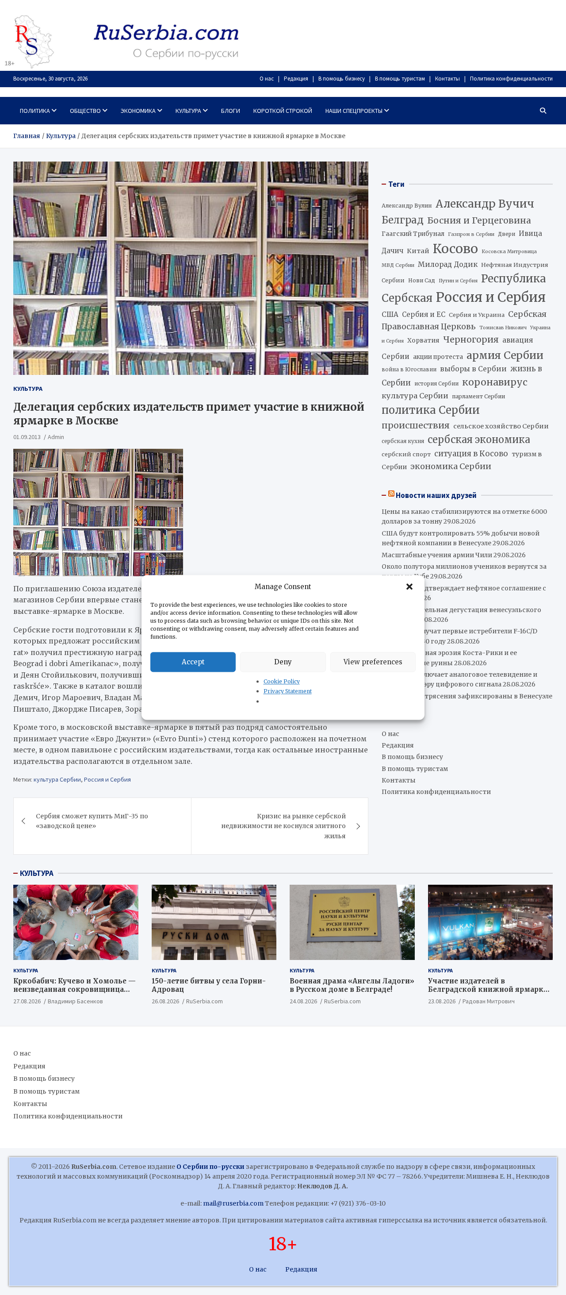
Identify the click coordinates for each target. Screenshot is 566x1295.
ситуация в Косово (471, 454)
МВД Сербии (398, 265)
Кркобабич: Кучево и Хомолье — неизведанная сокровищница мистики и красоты (74, 989)
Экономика (138, 111)
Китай (418, 251)
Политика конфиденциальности (511, 78)
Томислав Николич (503, 328)
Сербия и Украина (477, 315)
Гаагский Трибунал (413, 234)
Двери (506, 234)
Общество (85, 111)
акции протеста (438, 357)
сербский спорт (406, 454)
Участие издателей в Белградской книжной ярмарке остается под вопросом (487, 989)
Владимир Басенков (75, 1001)
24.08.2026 (303, 1001)
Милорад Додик (448, 264)
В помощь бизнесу (341, 78)
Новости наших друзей (436, 495)
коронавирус (495, 382)
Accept (193, 662)
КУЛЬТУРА (37, 873)
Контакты (447, 78)
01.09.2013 (27, 437)
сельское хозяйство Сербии (501, 426)
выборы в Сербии (473, 369)
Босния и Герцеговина (479, 220)
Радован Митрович (489, 1001)
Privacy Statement (288, 691)
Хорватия (423, 340)
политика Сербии (431, 410)
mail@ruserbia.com (233, 1203)
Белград (403, 220)
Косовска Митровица (509, 251)
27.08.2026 (27, 1001)
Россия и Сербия (107, 779)
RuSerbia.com (204, 1001)
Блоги (230, 111)
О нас (267, 78)
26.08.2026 (165, 1001)
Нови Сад (421, 280)
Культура (188, 111)
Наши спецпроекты (353, 111)
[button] (410, 587)
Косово (455, 249)
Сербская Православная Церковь (464, 320)
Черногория (471, 339)
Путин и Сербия (458, 281)
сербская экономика (479, 440)
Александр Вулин (407, 205)
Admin (56, 437)
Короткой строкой (282, 111)
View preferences (373, 662)
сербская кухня (403, 441)
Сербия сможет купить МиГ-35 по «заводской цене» (92, 821)
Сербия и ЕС (423, 314)
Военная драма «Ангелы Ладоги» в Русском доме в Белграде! (352, 985)
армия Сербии (505, 355)
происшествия (416, 425)
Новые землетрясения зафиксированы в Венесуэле (467, 696)
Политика (35, 111)
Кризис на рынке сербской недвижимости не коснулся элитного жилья (283, 826)
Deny (283, 662)
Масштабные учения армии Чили (437, 555)
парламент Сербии (478, 396)
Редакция (296, 78)
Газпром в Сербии (471, 234)
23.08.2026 (441, 1001)
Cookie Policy (282, 681)
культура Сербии (57, 779)
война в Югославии (409, 369)
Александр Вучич (485, 204)
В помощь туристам (400, 78)
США (390, 314)
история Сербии (436, 384)
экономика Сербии (450, 466)
